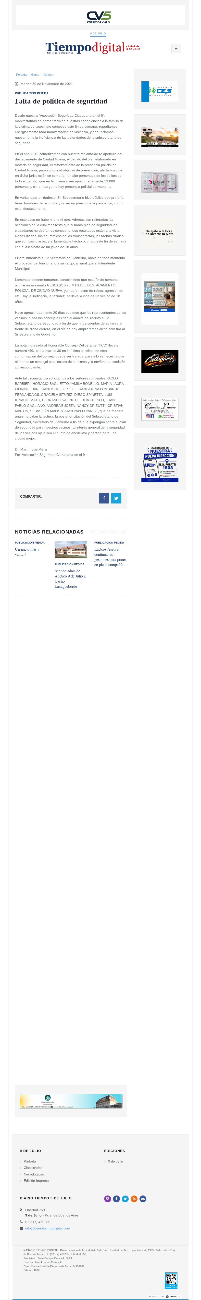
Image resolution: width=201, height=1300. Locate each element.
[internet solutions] (164, 1297)
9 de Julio (98, 33)
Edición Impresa (36, 1181)
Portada (21, 74)
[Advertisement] (70, 845)
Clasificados (33, 1168)
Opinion (49, 74)
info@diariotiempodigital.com (47, 1228)
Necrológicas (34, 1174)
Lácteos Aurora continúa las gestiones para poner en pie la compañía (110, 556)
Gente (35, 74)
